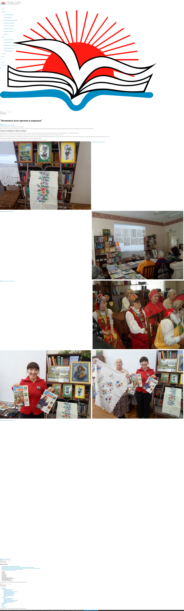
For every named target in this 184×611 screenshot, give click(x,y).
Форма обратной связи (6, 579)
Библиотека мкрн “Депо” (8, 594)
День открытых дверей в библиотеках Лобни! (10, 566)
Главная (3, 571)
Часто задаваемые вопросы (7, 580)
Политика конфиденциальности (8, 578)
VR (2, 605)
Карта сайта (4, 576)
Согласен (86, 610)
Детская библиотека (8, 590)
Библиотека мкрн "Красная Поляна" (7, 125)
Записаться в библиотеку (9, 595)
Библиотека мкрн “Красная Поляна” (11, 591)
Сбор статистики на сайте (7, 577)
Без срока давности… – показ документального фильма (12, 569)
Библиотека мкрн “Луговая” (9, 592)
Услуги (3, 573)
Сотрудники (4, 574)
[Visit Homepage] (11, 5)
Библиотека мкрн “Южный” (9, 593)
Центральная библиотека (9, 589)
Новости (3, 597)
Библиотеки (4, 588)
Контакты (4, 572)
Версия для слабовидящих (5, 558)
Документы (4, 575)
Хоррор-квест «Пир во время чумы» (9, 570)
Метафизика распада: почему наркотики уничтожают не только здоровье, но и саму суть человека (21, 568)
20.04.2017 (2, 124)
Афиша (3, 604)
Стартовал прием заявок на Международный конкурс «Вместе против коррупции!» (18, 567)
